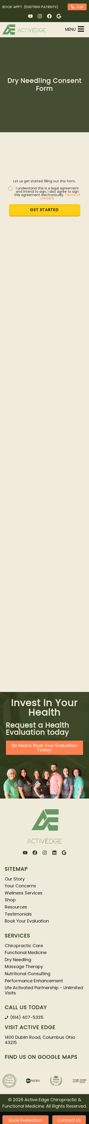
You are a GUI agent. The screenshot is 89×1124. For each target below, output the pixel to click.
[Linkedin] (54, 852)
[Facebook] (49, 16)
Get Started (44, 209)
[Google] (59, 16)
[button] (75, 29)
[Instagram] (40, 16)
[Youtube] (30, 16)
